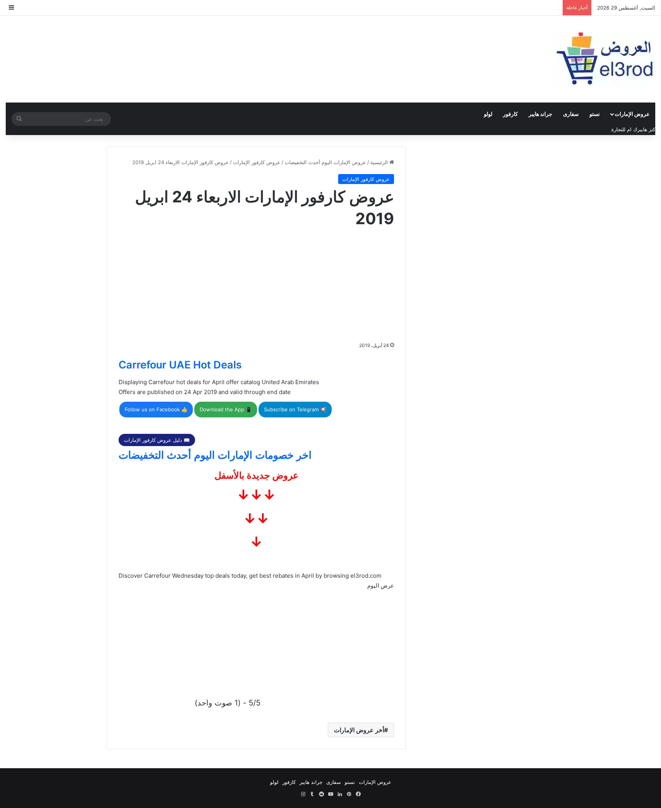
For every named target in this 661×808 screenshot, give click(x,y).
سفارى (571, 114)
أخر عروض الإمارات (359, 730)
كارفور (510, 114)
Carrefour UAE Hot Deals (180, 364)
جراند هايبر (540, 114)
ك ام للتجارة (624, 129)
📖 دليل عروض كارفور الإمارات (157, 440)
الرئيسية (379, 162)
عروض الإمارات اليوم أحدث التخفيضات (325, 162)
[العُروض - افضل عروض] (603, 59)
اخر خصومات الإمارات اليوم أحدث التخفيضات (215, 455)
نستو (594, 114)
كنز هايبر (646, 129)
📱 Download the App (226, 409)
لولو (488, 114)
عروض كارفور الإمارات (256, 162)
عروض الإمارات (632, 114)
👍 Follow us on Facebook (156, 409)
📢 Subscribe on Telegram (295, 409)
